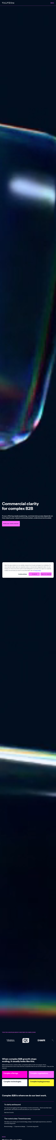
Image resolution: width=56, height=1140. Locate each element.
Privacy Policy (37, 570)
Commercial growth (32, 1126)
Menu (52, 3)
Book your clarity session (11, 523)
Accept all (34, 574)
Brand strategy (8, 1126)
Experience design (20, 1126)
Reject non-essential (46, 574)
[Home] (8, 2)
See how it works (9, 1112)
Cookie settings (22, 574)
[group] (28, 1040)
